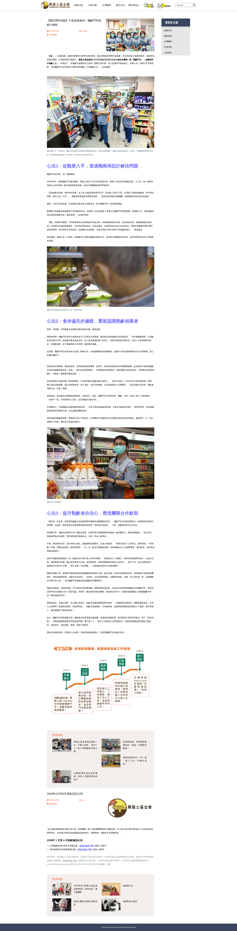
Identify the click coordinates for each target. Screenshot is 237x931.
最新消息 (78, 5)
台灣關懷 (106, 5)
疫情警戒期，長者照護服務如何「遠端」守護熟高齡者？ (135, 745)
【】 (100, 846)
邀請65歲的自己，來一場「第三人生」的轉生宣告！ (135, 760)
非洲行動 (92, 5)
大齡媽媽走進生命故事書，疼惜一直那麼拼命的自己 (85, 776)
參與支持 (120, 5)
